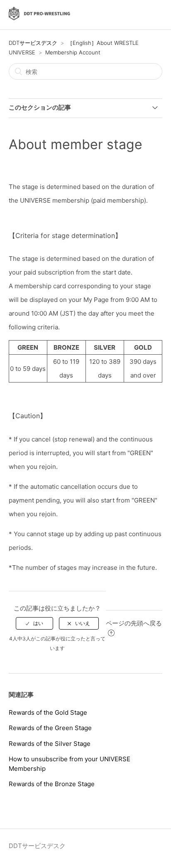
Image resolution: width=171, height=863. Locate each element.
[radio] (34, 623)
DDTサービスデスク (33, 42)
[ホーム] (39, 19)
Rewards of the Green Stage (50, 728)
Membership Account (72, 52)
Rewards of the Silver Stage (49, 744)
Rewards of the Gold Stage (48, 712)
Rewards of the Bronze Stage (52, 784)
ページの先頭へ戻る (134, 623)
